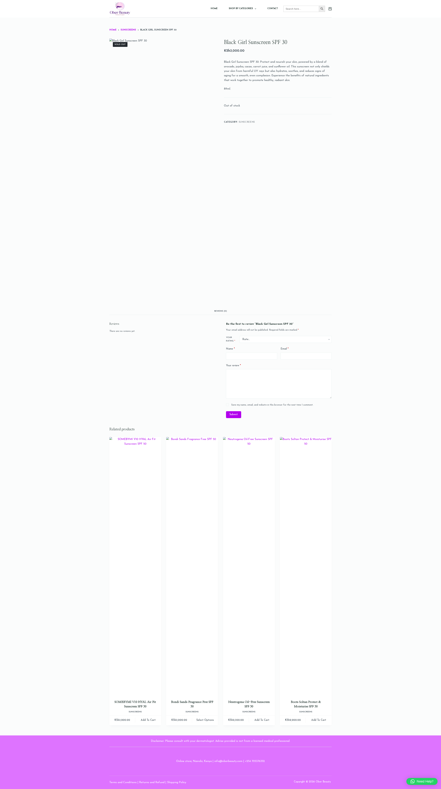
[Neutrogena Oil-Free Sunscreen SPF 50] (249, 566)
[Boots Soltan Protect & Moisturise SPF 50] (306, 566)
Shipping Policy (176, 782)
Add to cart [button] (148, 720)
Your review (233, 365)
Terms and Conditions (123, 782)
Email (285, 349)
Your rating (230, 339)
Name (230, 349)
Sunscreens (247, 122)
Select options (205, 720)
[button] (422, 781)
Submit (233, 414)
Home (214, 9)
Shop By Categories (241, 9)
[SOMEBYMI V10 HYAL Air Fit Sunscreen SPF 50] (135, 566)
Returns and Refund (152, 782)
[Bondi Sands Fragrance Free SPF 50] (192, 566)
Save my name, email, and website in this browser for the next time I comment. (272, 405)
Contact (272, 9)
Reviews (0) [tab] (220, 311)
